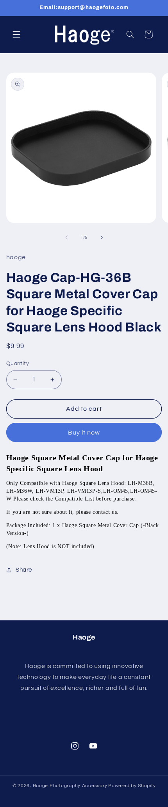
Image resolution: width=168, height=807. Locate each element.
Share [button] (24, 570)
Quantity (17, 363)
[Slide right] (101, 237)
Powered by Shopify (131, 786)
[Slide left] (66, 237)
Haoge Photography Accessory (70, 786)
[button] (16, 34)
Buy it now (84, 432)
